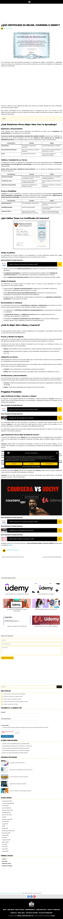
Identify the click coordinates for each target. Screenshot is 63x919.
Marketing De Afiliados (7, 830)
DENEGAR (32, 463)
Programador (5, 839)
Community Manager (7, 803)
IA (2, 826)
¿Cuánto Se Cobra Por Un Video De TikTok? (13, 696)
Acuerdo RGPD (5, 725)
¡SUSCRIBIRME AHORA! (7, 736)
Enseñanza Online (6, 819)
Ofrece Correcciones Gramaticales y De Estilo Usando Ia (15, 752)
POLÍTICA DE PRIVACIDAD (45, 913)
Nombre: (3, 712)
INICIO (4, 909)
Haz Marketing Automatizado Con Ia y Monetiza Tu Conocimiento (17, 746)
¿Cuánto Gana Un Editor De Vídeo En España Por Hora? (15, 701)
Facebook (4, 821)
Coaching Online (5, 801)
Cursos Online (5, 808)
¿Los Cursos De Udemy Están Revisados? (51, 557)
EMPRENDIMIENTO (30, 909)
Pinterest (4, 835)
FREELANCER (10, 909)
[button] (57, 453)
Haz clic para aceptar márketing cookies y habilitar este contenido (31, 497)
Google (3, 824)
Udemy (3, 849)
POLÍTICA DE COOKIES (32, 913)
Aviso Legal (4, 861)
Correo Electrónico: (6, 718)
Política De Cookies (26, 466)
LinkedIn (3, 828)
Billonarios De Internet (8, 28)
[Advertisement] (31, 13)
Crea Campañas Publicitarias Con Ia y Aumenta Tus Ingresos (16, 750)
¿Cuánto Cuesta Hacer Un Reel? (10, 704)
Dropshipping (5, 812)
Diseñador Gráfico (6, 810)
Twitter (3, 846)
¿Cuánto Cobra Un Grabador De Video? (12, 699)
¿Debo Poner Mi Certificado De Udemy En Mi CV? (13, 557)
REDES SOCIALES (19, 909)
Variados (4, 851)
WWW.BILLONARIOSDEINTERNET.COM (25, 915)
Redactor (4, 842)
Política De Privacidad (35, 466)
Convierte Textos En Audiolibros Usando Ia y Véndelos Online (16, 743)
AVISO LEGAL (21, 913)
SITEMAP (53, 915)
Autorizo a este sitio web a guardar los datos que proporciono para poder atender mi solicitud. (25, 727)
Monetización (5, 833)
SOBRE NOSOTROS (41, 909)
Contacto (4, 859)
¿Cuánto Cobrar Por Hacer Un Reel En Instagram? (14, 694)
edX (3, 817)
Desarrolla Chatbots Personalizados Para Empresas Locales (15, 748)
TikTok (3, 844)
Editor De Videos (5, 814)
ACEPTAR (14, 463)
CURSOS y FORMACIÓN (53, 909)
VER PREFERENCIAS (49, 463)
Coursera (4, 805)
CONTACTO (13, 913)
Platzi (3, 837)
